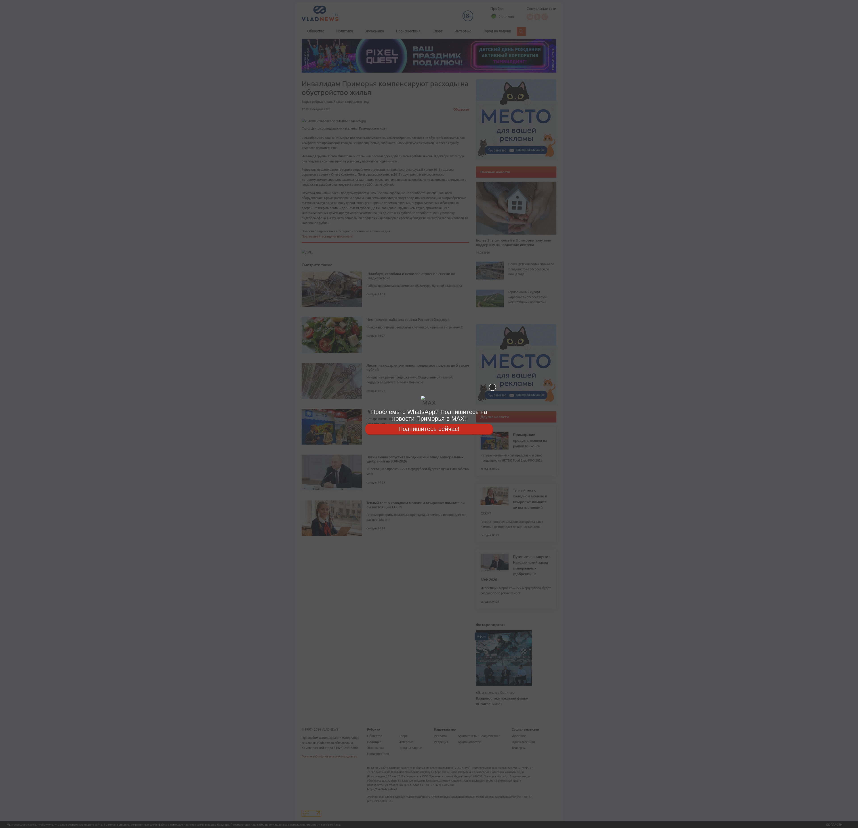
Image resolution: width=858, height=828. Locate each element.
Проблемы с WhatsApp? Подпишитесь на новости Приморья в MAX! (429, 415)
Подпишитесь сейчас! (429, 429)
